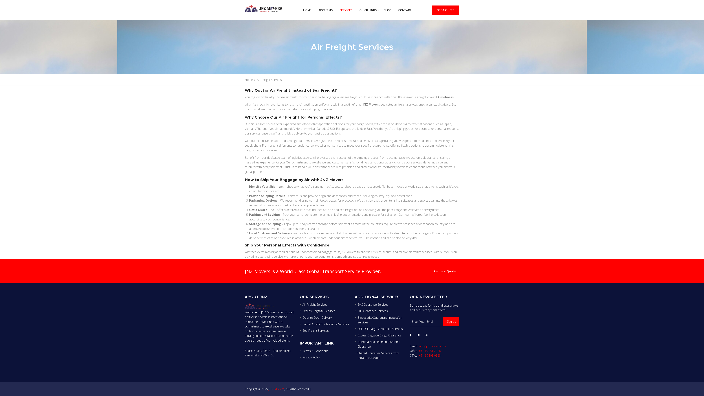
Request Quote (445, 271)
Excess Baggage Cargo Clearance (379, 335)
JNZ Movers (276, 389)
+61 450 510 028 (430, 351)
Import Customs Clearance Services (325, 324)
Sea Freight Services (315, 331)
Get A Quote (445, 10)
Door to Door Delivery (317, 318)
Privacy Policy (311, 357)
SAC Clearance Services (373, 305)
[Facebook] (410, 335)
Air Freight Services (314, 305)
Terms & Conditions (315, 351)
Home (307, 10)
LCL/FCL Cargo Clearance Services (380, 329)
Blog (387, 10)
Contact (405, 10)
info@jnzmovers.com (432, 346)
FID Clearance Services (373, 311)
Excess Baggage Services (318, 311)
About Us (325, 10)
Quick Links (368, 10)
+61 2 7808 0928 (430, 355)
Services (346, 10)
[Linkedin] (418, 335)
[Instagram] (426, 335)
